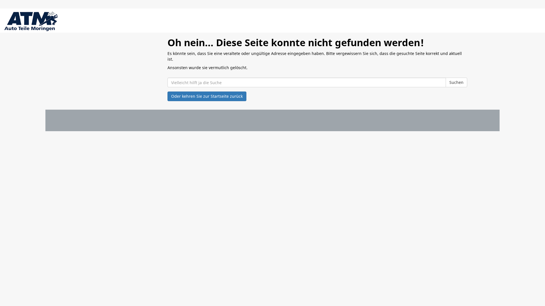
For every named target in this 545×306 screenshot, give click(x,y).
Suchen (456, 82)
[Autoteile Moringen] (31, 21)
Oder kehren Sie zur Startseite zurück (207, 96)
